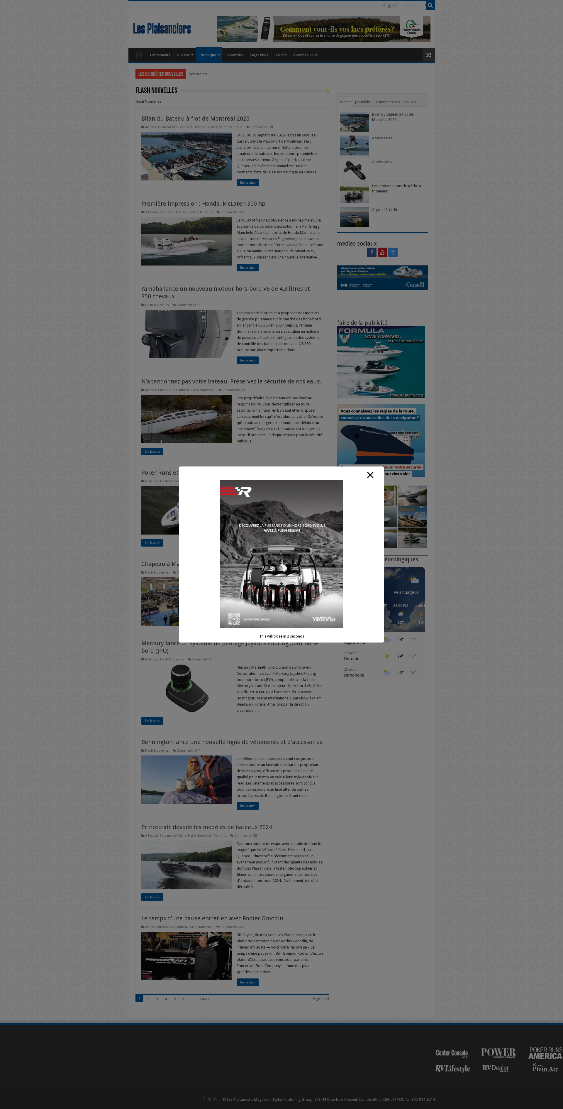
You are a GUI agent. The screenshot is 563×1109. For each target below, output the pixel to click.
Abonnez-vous (305, 55)
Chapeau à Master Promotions (182, 563)
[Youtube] (389, 5)
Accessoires (198, 74)
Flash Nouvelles (205, 127)
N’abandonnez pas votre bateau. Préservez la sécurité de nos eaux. (231, 381)
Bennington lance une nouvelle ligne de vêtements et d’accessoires (231, 741)
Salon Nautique (231, 127)
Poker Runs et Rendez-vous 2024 (185, 472)
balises (410, 102)
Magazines (259, 55)
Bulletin (280, 55)
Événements (160, 55)
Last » (205, 999)
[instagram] (395, 5)
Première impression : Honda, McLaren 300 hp (203, 203)
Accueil (139, 54)
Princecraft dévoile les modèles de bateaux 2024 (206, 827)
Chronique (207, 55)
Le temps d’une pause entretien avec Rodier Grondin (213, 918)
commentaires (388, 102)
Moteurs (206, 212)
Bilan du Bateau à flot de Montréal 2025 (195, 118)
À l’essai (183, 55)
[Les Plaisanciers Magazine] (162, 27)
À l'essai (151, 212)
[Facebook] (384, 5)
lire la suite (247, 182)
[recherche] (430, 5)
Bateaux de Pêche (173, 836)
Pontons (219, 836)
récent (345, 102)
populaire (363, 102)
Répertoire (234, 55)
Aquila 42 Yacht (384, 209)
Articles (150, 127)
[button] (352, 614)
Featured (185, 127)
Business (165, 927)
